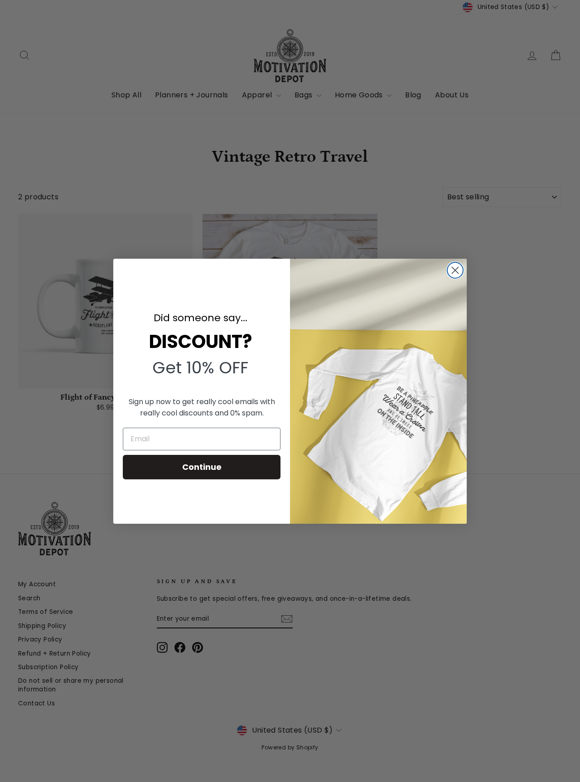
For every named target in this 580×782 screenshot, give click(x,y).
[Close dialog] (455, 270)
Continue (202, 467)
